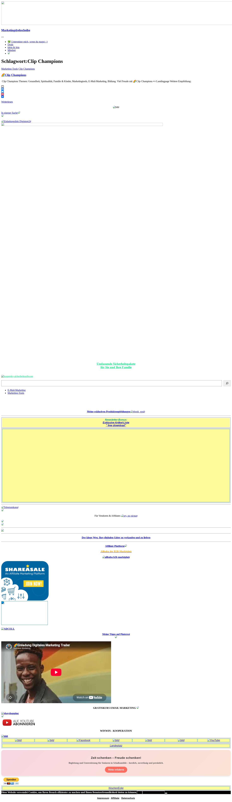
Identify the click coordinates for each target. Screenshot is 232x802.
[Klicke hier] (138, 708)
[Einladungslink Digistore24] (16, 121)
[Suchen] (227, 383)
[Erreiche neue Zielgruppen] (2, 524)
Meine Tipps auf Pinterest (116, 634)
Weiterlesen (7, 101)
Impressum (103, 798)
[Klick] (2, 530)
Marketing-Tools (9, 68)
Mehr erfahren (116, 769)
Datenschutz (128, 798)
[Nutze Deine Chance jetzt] (2, 116)
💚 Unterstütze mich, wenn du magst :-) (28, 41)
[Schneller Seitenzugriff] (2, 521)
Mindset (12, 50)
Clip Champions (26, 68)
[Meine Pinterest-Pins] (116, 637)
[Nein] (166, 793)
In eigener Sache (9, 112)
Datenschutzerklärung (154, 792)
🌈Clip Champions (13, 75)
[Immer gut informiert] (9, 507)
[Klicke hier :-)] (17, 376)
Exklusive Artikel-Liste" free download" (116, 424)
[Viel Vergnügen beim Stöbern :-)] (2, 716)
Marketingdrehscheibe (15, 30)
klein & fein (13, 47)
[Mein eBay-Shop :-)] (10, 713)
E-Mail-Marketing (17, 390)
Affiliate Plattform (115, 546)
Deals (10, 44)
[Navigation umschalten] (2, 37)
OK (139, 792)
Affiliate (115, 798)
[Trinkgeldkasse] (2, 510)
